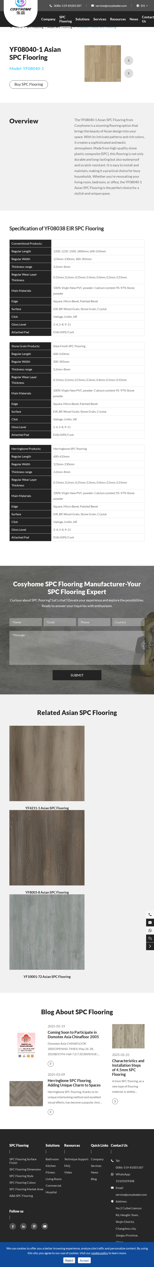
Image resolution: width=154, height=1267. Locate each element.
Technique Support (76, 1159)
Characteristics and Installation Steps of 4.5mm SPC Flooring (128, 1067)
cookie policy (99, 1253)
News (134, 19)
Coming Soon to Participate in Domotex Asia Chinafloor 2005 (73, 1034)
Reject (69, 1260)
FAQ (67, 1165)
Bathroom (52, 1159)
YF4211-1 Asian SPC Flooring (47, 808)
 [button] (128, 73)
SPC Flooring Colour (22, 1182)
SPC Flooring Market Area (26, 1189)
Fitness (50, 1172)
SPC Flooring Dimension (25, 1169)
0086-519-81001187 (68, 5)
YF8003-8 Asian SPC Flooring (47, 892)
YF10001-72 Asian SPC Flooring (47, 976)
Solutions (82, 19)
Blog (94, 1179)
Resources (118, 19)
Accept (84, 1260)
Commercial (53, 1185)
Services (99, 19)
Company (48, 19)
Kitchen (51, 1165)
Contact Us (119, 1145)
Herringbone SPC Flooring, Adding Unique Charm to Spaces (74, 1082)
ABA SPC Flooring (21, 1195)
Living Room (54, 1179)
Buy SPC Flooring (28, 84)
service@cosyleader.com (111, 5)
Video (68, 1172)
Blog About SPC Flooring (77, 1012)
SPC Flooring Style (21, 1176)
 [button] (128, 60)
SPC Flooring (65, 19)
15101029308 (125, 1181)
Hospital (51, 1192)
